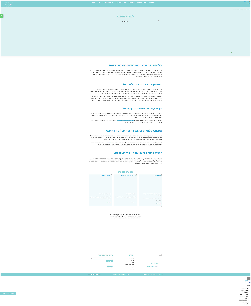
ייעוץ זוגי (145, 2)
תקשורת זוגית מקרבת (105, 194)
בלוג (99, 2)
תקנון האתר (115, 274)
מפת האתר (120, 274)
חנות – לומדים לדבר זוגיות (108, 2)
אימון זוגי (243, 10)
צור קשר (94, 2)
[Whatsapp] (6, 5)
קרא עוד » (158, 204)
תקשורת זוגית (132, 2)
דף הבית (248, 10)
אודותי (125, 2)
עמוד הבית (151, 2)
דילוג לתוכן (247, 280)
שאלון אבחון (119, 2)
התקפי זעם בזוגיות (131, 194)
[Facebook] (11, 5)
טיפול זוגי (139, 2)
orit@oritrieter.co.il (152, 266)
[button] (249, 282)
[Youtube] (8, 5)
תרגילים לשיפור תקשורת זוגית (125, 120)
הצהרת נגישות (126, 274)
